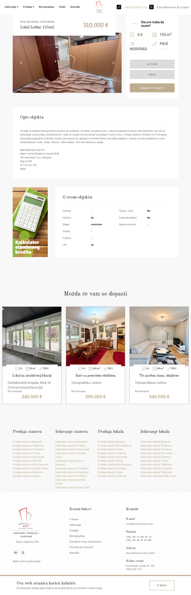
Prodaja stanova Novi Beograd (30, 464)
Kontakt (75, 6)
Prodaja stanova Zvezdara (28, 449)
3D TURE (152, 64)
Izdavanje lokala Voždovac (156, 445)
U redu (162, 585)
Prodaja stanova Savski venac (30, 468)
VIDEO (152, 75)
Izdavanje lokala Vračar (154, 460)
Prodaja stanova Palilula (27, 460)
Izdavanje (11, 6)
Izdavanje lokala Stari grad (156, 453)
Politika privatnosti (81, 547)
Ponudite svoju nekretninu (85, 541)
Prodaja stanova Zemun (27, 475)
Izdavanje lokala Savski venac (158, 475)
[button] (21, 63)
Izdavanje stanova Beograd (71, 441)
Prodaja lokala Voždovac (112, 453)
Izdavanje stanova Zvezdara (72, 468)
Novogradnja (46, 6)
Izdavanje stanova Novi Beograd (69, 462)
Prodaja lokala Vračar (110, 449)
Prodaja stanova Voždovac (28, 445)
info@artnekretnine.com (139, 523)
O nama (73, 519)
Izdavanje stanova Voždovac (72, 472)
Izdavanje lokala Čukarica (155, 456)
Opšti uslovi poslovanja (26, 561)
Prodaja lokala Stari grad (112, 456)
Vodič (62, 6)
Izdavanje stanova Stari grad (72, 449)
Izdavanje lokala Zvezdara (156, 449)
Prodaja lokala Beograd (111, 441)
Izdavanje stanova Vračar (70, 445)
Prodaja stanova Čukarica (28, 472)
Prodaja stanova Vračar (26, 453)
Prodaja (28, 6)
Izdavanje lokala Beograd (155, 441)
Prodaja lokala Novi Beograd (114, 445)
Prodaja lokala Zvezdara (112, 468)
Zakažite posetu (152, 88)
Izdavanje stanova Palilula (71, 475)
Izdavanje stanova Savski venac (70, 455)
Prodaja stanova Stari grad (28, 456)
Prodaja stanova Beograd (27, 441)
